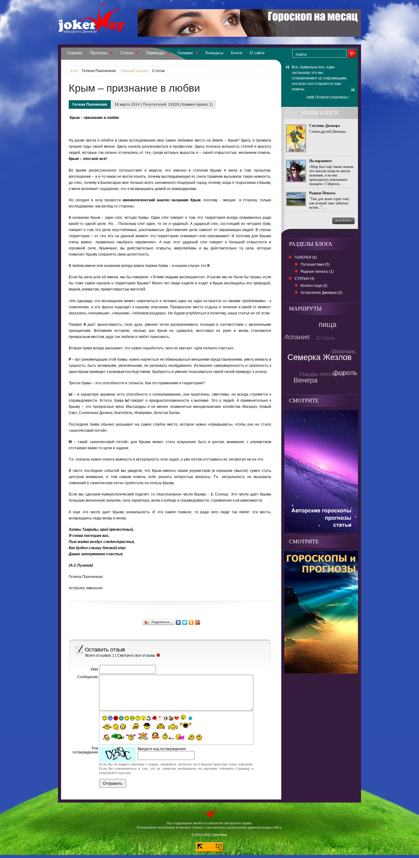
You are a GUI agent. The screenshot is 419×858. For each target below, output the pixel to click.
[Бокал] (160, 718)
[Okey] (171, 718)
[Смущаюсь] (155, 736)
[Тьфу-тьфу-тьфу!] (190, 737)
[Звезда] (190, 718)
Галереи (185, 53)
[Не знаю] (107, 727)
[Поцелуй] (143, 718)
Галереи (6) (305, 257)
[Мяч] (165, 718)
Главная (74, 53)
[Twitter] (185, 622)
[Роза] (154, 718)
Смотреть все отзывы (136, 655)
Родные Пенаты (322, 193)
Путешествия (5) (315, 264)
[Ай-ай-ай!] (200, 737)
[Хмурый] (110, 718)
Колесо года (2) (314, 285)
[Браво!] (161, 726)
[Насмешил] (134, 726)
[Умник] (123, 726)
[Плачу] (180, 737)
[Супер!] (173, 726)
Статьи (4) (304, 278)
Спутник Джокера (324, 125)
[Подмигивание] (127, 718)
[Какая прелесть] (131, 737)
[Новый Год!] (106, 737)
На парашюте (320, 161)
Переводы (155, 53)
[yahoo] (185, 726)
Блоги (236, 53)
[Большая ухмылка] (121, 718)
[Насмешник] (132, 718)
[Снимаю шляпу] (147, 725)
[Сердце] (176, 718)
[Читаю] (143, 736)
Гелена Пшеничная (99, 71)
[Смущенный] (115, 718)
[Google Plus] (197, 622)
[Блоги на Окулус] (321, 530)
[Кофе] (149, 718)
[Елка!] (117, 736)
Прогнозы (98, 53)
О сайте (257, 53)
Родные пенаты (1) (317, 271)
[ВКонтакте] (178, 622)
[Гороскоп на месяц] (249, 35)
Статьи (126, 53)
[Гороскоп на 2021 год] (321, 671)
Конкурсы (214, 53)
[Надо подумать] (116, 726)
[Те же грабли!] (168, 736)
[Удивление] (138, 718)
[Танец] (183, 717)
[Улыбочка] (104, 718)
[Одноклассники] (191, 622)
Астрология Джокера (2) (321, 292)
